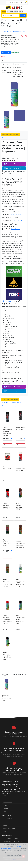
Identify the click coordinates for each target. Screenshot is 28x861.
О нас (5, 825)
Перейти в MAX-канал (13, 387)
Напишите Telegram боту (14, 168)
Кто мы (4, 232)
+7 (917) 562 (16, 214)
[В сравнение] (26, 35)
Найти (23, 15)
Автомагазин (7, 821)
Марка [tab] (16, 11)
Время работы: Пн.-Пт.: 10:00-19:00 (13, 841)
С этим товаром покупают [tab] (10, 406)
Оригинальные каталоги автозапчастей (14, 798)
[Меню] (3, 2)
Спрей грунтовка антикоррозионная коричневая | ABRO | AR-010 (20, 543)
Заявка (21, 11)
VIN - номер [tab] (10, 11)
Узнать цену (6, 52)
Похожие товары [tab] (15, 402)
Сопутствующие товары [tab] (10, 399)
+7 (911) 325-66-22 (16, 220)
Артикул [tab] (3, 11)
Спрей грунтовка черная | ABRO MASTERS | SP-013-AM (7, 655)
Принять (14, 859)
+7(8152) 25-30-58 (13, 2)
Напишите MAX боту (12, 164)
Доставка (6, 301)
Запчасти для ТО (8, 802)
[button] (25, 2)
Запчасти (6, 808)
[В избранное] (22, 35)
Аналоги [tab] (5, 402)
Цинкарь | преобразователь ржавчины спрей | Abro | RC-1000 (7, 431)
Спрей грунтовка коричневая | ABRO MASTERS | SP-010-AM (7, 619)
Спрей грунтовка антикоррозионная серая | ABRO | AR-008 (7, 582)
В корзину (8, 445)
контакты (15, 228)
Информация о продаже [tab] (10, 134)
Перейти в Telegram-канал (15, 391)
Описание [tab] (5, 138)
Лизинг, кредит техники (10, 828)
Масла (5, 805)
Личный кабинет (8, 818)
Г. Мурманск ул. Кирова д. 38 (11, 838)
